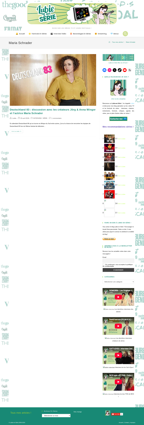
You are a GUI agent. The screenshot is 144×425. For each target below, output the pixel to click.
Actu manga (78, 412)
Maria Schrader (130, 42)
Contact (126, 422)
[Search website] (125, 33)
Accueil (121, 422)
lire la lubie (121, 139)
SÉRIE (45, 118)
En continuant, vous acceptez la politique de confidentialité (118, 265)
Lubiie (14, 118)
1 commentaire (56, 118)
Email (104, 257)
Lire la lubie (17, 132)
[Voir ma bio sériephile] (118, 99)
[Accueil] (109, 42)
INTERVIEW (37, 118)
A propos (132, 422)
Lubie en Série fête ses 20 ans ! (118, 63)
